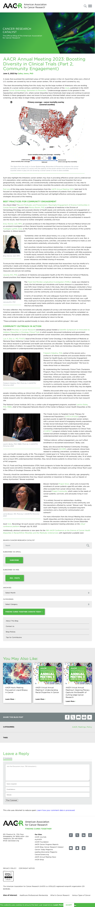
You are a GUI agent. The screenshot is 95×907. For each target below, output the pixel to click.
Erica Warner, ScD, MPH (12, 224)
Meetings (82, 727)
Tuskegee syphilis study (12, 229)
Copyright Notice (27, 868)
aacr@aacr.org (13, 841)
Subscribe (14, 560)
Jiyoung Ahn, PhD (10, 275)
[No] (75, 905)
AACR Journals (40, 837)
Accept (69, 905)
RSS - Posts (15, 578)
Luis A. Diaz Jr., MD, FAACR (14, 339)
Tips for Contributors (14, 637)
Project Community (59, 491)
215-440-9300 (17, 838)
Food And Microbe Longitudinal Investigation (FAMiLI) (49, 282)
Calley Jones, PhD (25, 73)
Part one (6, 189)
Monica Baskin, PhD (36, 207)
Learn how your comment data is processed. (56, 810)
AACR (74, 727)
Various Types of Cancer (81, 895)
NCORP (62, 449)
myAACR (38, 839)
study (67, 88)
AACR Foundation (42, 842)
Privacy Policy (9, 868)
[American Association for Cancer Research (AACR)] (24, 6)
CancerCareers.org (42, 854)
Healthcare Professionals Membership (34, 895)
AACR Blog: (49, 847)
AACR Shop (39, 859)
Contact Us (10, 626)
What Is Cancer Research (60, 895)
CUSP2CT (48, 431)
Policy (89, 727)
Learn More (9, 699)
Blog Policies (10, 632)
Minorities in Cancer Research (23, 330)
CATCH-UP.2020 (71, 416)
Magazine (44, 849)
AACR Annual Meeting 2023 (62, 189)
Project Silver (64, 484)
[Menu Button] (90, 6)
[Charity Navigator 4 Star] (8, 876)
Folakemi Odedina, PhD (52, 353)
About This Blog (12, 621)
